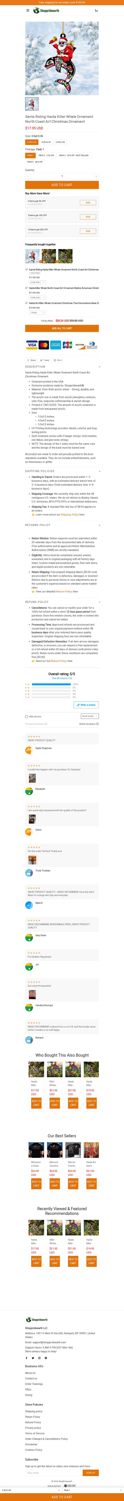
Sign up (90, 1473)
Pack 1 (40, 149)
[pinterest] (47, 1358)
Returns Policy (64, 591)
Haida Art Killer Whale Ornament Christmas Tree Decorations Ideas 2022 (65, 303)
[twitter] (34, 1358)
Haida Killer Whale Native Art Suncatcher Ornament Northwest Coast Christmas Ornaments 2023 (73, 1083)
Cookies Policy (33, 1449)
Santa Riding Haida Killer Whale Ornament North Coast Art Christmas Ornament (69, 269)
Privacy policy (33, 1427)
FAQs (28, 1389)
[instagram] (40, 1358)
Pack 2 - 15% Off (46, 155)
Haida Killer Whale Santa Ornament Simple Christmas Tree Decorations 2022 (91, 1083)
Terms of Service (35, 1433)
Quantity (29, 170)
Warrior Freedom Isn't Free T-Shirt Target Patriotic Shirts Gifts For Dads (72, 1164)
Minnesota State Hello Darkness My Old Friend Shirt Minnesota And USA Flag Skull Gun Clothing (36, 1164)
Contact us (31, 1378)
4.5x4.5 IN (46, 142)
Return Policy (32, 1416)
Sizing (28, 1395)
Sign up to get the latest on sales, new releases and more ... (58, 1466)
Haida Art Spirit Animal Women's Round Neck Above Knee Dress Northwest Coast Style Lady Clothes (91, 1164)
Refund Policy (59, 660)
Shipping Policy (69, 514)
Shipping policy (33, 1411)
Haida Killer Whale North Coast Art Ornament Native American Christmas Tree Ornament (74, 288)
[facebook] (27, 1358)
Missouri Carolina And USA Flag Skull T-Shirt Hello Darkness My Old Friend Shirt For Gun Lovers (54, 1164)
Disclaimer (31, 1444)
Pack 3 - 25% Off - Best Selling (73, 155)
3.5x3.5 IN (37, 136)
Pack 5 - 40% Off (35, 162)
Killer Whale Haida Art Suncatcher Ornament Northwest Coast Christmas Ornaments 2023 (54, 1083)
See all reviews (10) (62, 678)
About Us (30, 1373)
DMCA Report (54, 1486)
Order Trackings (34, 1384)
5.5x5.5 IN (60, 142)
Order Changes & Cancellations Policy (46, 1438)
